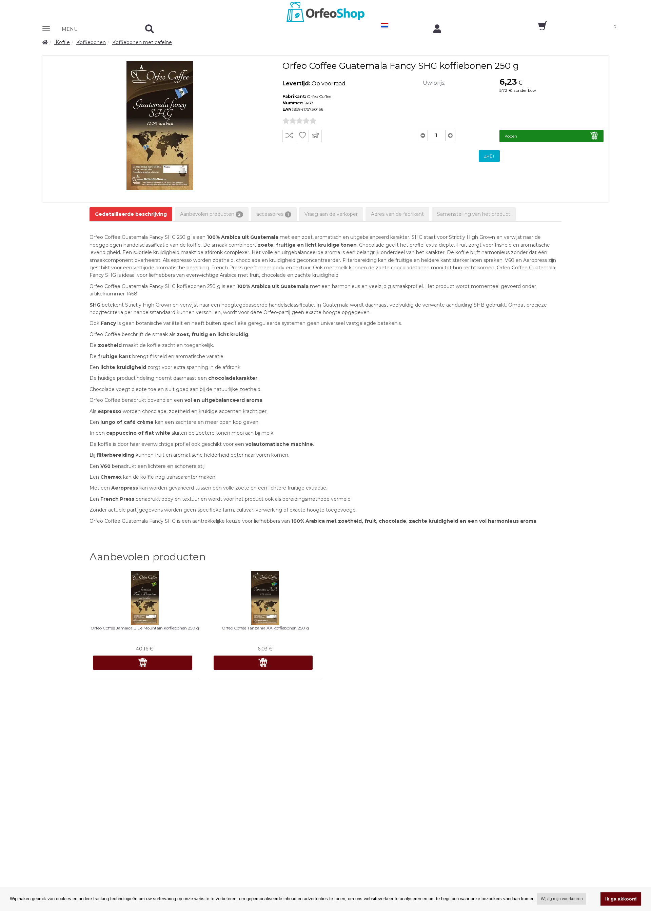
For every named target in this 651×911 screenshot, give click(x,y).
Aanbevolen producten (210, 214)
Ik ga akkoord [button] (621, 899)
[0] (536, 28)
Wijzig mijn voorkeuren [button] (562, 898)
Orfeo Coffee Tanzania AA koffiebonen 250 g (265, 627)
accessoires (272, 214)
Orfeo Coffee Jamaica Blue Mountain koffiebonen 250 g (145, 627)
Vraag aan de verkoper (331, 214)
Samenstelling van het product (473, 214)
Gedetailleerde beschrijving (131, 214)
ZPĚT (489, 156)
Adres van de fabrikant (397, 214)
